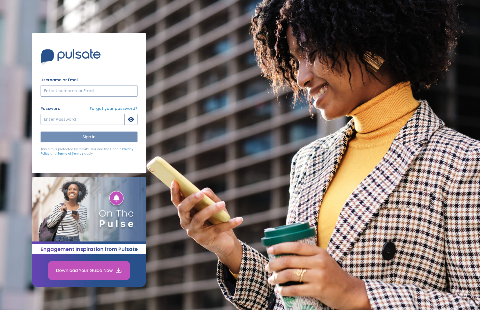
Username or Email (60, 80)
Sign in (89, 137)
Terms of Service (70, 153)
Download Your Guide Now (84, 270)
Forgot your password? (114, 108)
